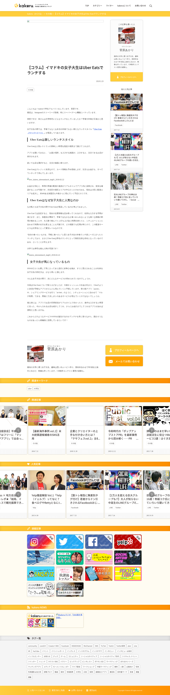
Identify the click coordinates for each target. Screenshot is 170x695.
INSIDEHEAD (76, 646)
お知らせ (47, 656)
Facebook (118, 125)
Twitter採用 (120, 646)
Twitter (124, 164)
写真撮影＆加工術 (34, 672)
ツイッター (32, 661)
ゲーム (63, 656)
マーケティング (112, 661)
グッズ (55, 656)
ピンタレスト (87, 661)
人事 (122, 667)
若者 (131, 672)
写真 (137, 667)
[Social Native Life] (128, 557)
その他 (30, 90)
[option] (85, 430)
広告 (85, 672)
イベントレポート (57, 651)
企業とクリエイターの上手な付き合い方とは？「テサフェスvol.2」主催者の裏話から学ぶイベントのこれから (84, 438)
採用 (91, 672)
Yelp (34, 507)
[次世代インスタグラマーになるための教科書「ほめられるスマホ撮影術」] (69, 589)
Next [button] (151, 430)
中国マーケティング (104, 667)
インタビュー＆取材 (124, 651)
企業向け (129, 667)
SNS (96, 646)
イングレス (71, 651)
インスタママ (97, 651)
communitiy (32, 646)
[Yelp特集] (128, 541)
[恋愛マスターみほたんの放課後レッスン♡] (69, 573)
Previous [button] (18, 430)
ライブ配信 (76, 667)
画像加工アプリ (101, 672)
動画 (56, 672)
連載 (29, 677)
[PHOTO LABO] (128, 573)
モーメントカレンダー (61, 667)
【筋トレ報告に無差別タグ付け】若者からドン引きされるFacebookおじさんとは (126, 118)
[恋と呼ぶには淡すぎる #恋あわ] (40, 557)
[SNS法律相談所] (99, 573)
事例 (116, 667)
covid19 (43, 646)
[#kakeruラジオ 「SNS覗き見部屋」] (69, 615)
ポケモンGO (99, 661)
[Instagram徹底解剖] (40, 541)
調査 (137, 672)
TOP (87, 5)
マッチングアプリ (34, 667)
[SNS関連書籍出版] (40, 620)
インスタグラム (83, 651)
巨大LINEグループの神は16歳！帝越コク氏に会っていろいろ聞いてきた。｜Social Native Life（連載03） (126, 198)
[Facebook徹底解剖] (99, 541)
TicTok (103, 646)
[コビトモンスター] (99, 557)
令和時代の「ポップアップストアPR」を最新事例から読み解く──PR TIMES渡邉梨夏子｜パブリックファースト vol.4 (122, 438)
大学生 (36, 388)
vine (135, 646)
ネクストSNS (53, 661)
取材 (62, 672)
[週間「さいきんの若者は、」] (40, 589)
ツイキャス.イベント (129, 656)
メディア (47, 667)
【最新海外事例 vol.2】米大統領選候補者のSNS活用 (46, 434)
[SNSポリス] (40, 573)
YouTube (36, 651)
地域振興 (70, 672)
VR (29, 651)
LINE (116, 164)
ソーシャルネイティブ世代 (109, 656)
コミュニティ (73, 656)
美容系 (112, 672)
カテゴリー (97, 5)
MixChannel (88, 646)
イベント (45, 651)
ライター (109, 5)
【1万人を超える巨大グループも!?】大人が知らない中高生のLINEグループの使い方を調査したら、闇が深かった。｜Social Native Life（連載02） (126, 160)
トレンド (42, 661)
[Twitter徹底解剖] (69, 541)
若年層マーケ (122, 672)
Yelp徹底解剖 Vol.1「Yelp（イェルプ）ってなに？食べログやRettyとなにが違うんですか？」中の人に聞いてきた (47, 502)
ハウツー (63, 661)
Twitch (111, 646)
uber (30, 388)
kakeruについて (124, 5)
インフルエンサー (34, 656)
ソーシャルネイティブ (89, 656)
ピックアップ (74, 661)
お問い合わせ (140, 5)
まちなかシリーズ (126, 661)
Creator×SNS (53, 646)
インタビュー (109, 651)
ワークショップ (88, 667)
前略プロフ (48, 672)
